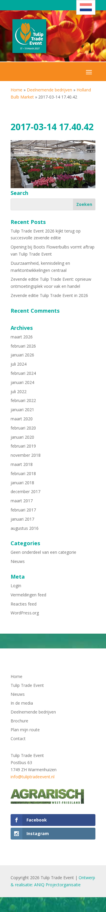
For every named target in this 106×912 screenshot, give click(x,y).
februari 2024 (23, 373)
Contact (18, 739)
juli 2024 (18, 364)
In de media (22, 703)
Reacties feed (24, 604)
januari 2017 (22, 519)
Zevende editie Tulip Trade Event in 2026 (49, 295)
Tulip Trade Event (27, 685)
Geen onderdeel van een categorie (43, 552)
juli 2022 (18, 391)
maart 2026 (22, 337)
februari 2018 (23, 473)
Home (16, 90)
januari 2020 (22, 437)
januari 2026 (22, 355)
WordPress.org (25, 613)
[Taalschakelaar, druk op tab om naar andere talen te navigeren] (85, 7)
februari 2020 (23, 428)
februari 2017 (23, 510)
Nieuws (18, 561)
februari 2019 (23, 446)
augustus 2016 (25, 528)
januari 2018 (22, 482)
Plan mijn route (25, 730)
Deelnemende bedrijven (49, 90)
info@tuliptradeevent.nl (32, 776)
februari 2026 (23, 346)
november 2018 (26, 455)
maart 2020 (22, 419)
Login (16, 585)
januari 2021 (22, 409)
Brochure (19, 721)
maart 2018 (22, 464)
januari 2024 (22, 382)
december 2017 (25, 491)
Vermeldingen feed (28, 595)
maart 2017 (22, 500)
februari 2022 (23, 400)
